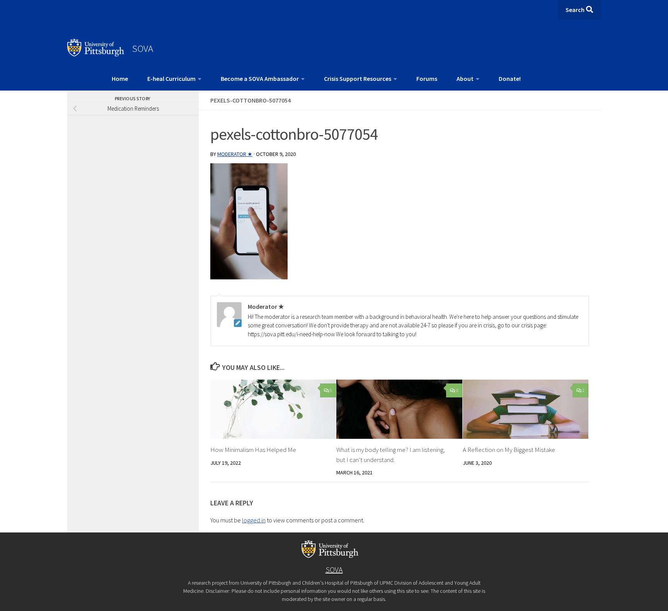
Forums (426, 78)
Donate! (510, 78)
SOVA (142, 48)
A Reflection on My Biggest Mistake (509, 449)
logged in (254, 520)
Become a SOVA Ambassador (260, 78)
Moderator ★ (234, 154)
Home (120, 78)
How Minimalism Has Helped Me (253, 449)
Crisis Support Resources (357, 78)
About (465, 78)
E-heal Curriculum (171, 78)
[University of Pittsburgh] (95, 54)
